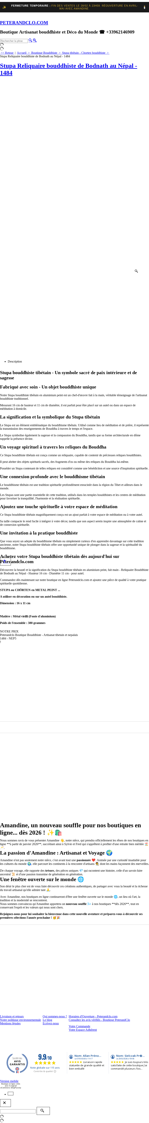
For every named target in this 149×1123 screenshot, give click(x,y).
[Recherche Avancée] (34, 40)
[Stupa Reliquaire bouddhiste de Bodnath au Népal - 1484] (70, 177)
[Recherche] (30, 40)
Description (15, 361)
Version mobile (9, 1081)
